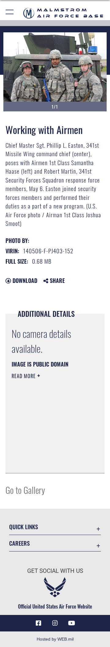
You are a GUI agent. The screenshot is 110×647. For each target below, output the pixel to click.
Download (24, 280)
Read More (24, 376)
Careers (19, 543)
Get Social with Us (55, 570)
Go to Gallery (25, 489)
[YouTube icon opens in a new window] (71, 623)
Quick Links (23, 526)
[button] (10, 13)
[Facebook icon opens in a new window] (38, 623)
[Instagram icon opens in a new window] (55, 623)
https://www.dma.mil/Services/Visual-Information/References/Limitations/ (49, 461)
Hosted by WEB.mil (55, 639)
